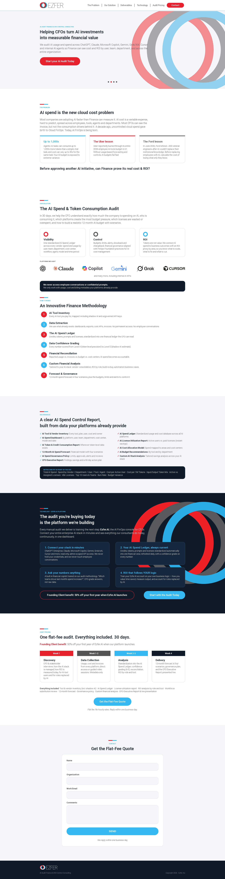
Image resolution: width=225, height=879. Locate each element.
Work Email (72, 788)
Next (190, 50)
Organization (73, 774)
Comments (72, 802)
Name (69, 760)
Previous (35, 50)
